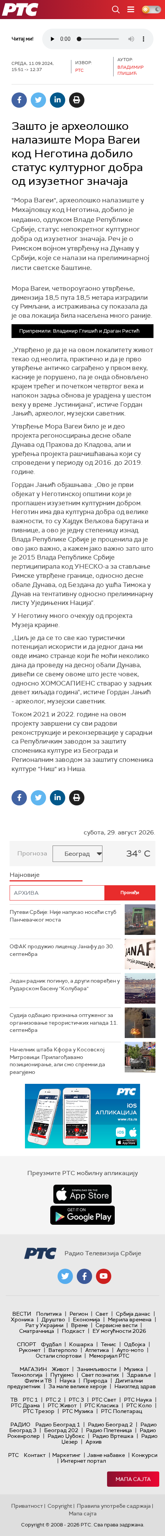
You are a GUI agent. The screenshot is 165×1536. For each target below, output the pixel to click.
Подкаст (73, 1330)
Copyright (60, 1505)
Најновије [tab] (25, 875)
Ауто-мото (130, 1350)
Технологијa (27, 1374)
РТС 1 (30, 1399)
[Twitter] (38, 100)
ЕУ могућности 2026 (119, 1330)
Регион (78, 1313)
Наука (67, 1380)
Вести (21, 1313)
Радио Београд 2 (110, 1424)
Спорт (26, 1344)
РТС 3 (76, 1399)
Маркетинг (66, 1455)
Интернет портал (83, 1460)
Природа (95, 1380)
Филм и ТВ (38, 1380)
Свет (102, 1313)
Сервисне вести (116, 1325)
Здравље (139, 1374)
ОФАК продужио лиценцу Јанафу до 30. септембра (62, 950)
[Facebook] (19, 100)
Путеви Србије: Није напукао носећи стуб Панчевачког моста (63, 916)
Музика (133, 1369)
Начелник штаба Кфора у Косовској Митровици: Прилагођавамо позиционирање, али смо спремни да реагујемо (57, 1060)
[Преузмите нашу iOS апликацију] (82, 1194)
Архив (94, 1441)
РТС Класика (101, 1405)
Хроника (22, 1319)
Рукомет (30, 1350)
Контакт (35, 1455)
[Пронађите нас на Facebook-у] (84, 1276)
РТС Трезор (38, 1411)
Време (79, 1325)
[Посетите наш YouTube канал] (103, 1276)
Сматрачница (36, 1330)
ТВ (14, 1399)
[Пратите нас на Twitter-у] (65, 1276)
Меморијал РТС (109, 1355)
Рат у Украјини (44, 1325)
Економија (86, 1319)
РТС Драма (25, 1405)
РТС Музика (77, 1411)
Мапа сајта (133, 1479)
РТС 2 (53, 1399)
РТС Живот (62, 1405)
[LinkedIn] (57, 100)
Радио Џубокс (66, 1436)
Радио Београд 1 (57, 1424)
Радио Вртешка (113, 1436)
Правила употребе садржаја (114, 1505)
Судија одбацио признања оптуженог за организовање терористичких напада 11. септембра (64, 1022)
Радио (20, 1424)
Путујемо (62, 1374)
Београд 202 (61, 1430)
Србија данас (133, 1313)
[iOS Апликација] (82, 1116)
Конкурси (144, 1455)
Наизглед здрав (135, 1386)
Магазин (33, 1369)
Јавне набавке (106, 1455)
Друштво (53, 1319)
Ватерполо (63, 1350)
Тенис (108, 1344)
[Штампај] (76, 100)
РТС (13, 1455)
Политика (49, 1313)
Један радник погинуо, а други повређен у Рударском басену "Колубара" (65, 984)
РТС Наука (138, 1399)
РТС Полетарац (121, 1411)
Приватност (27, 1505)
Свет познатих (100, 1374)
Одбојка (134, 1344)
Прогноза (32, 853)
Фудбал (51, 1344)
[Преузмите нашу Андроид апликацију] (82, 1215)
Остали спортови (58, 1355)
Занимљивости (96, 1369)
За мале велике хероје (77, 1386)
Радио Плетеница (109, 1430)
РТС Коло (139, 1405)
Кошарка (81, 1344)
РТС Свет (104, 1399)
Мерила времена (130, 1319)
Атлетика (97, 1350)
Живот (60, 1369)
